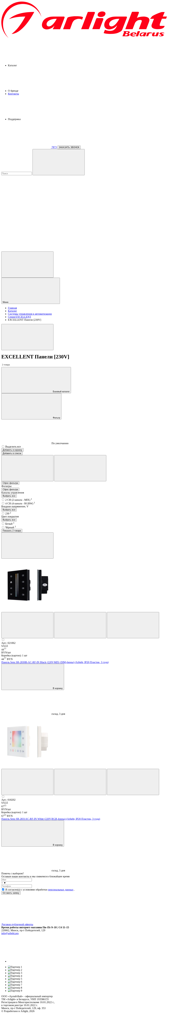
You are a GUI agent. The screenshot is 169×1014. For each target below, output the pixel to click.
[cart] (26, 199)
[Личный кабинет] (27, 264)
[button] (84, 882)
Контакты (13, 93)
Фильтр (56, 417)
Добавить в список (12, 453)
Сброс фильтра (10, 483)
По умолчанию (59, 443)
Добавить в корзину (12, 450)
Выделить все (13, 446)
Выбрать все (9, 496)
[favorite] (26, 224)
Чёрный (10, 527)
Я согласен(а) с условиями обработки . (40, 889)
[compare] (26, 249)
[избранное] (80, 625)
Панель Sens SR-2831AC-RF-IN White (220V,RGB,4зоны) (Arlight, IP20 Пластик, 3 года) (50, 818)
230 (8, 513)
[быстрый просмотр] (133, 625)
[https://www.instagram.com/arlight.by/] (32, 961)
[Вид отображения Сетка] (27, 468)
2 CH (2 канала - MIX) (18, 499)
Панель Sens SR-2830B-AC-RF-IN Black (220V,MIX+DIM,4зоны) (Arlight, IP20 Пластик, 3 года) (55, 662)
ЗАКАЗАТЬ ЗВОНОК (69, 147)
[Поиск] (59, 162)
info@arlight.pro (10, 933)
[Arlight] (84, 37)
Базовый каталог (61, 391)
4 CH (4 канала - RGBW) (20, 503)
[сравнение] (27, 625)
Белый (9, 523)
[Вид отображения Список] (80, 468)
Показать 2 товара (12, 530)
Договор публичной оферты (17, 924)
